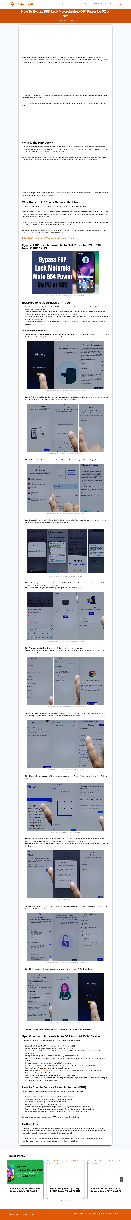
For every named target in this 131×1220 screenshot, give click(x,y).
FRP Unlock (73, 3)
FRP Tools (98, 3)
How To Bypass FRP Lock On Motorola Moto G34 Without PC (50, 238)
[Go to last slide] (9, 1179)
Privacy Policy (91, 1213)
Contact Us (117, 1213)
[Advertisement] (65, 42)
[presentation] (25, 1172)
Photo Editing (110, 3)
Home (64, 3)
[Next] (121, 1179)
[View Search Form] (120, 4)
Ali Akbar (62, 20)
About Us (83, 1213)
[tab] (61, 1200)
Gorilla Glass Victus (51, 1070)
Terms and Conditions (105, 1213)
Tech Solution (86, 3)
